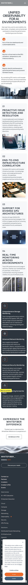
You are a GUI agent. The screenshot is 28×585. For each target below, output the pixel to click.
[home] (7, 3)
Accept (14, 574)
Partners (4, 479)
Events (3, 487)
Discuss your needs (14, 465)
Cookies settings (14, 570)
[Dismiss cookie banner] (22, 542)
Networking (4, 513)
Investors (4, 482)
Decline (14, 578)
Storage (3, 510)
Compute (4, 507)
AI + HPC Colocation (7, 495)
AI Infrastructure (6, 534)
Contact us (4, 476)
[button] (25, 3)
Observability (5, 516)
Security (3, 520)
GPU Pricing (4, 523)
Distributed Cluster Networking (10, 531)
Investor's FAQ (5, 485)
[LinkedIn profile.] (26, 581)
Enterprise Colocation (8, 499)
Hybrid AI (4, 537)
